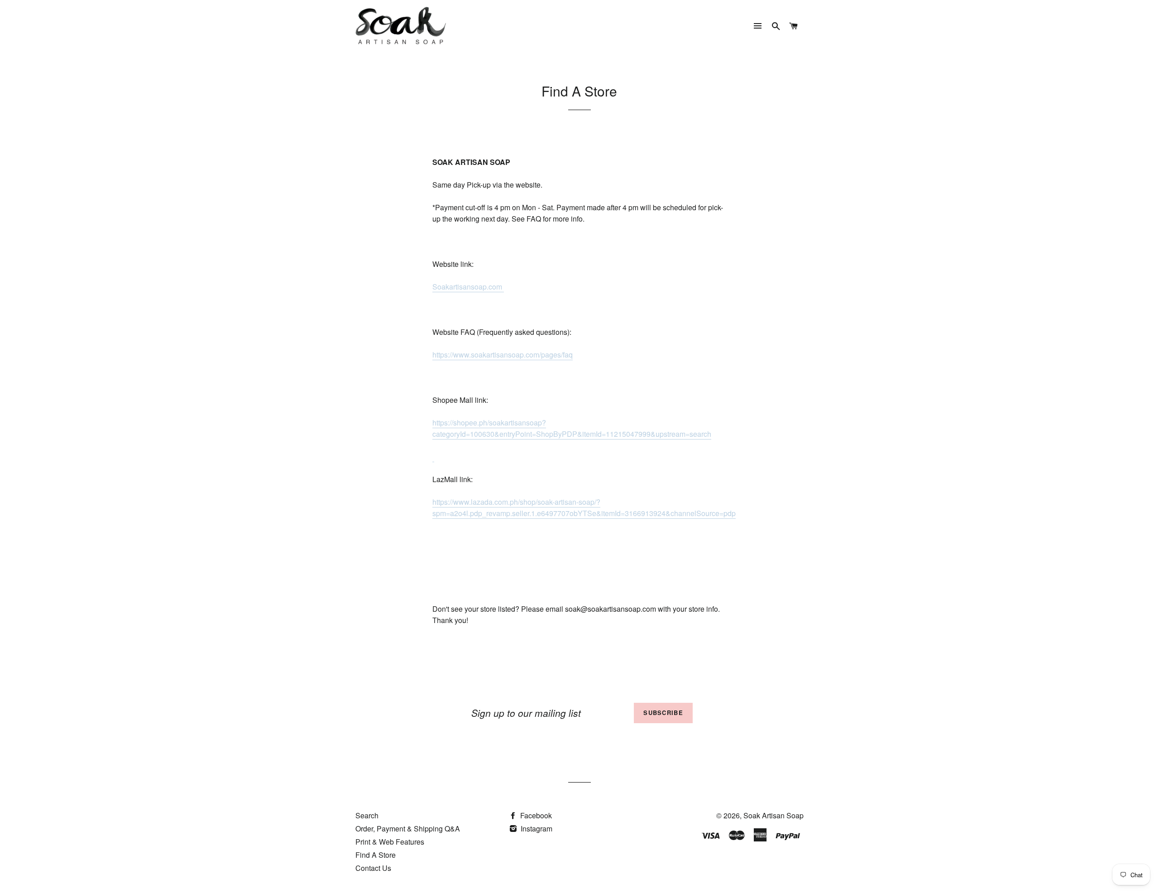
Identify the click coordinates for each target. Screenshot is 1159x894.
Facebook (535, 815)
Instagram (535, 828)
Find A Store (375, 855)
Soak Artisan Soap (773, 815)
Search (366, 815)
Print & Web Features (389, 841)
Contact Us (373, 868)
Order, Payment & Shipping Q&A (407, 828)
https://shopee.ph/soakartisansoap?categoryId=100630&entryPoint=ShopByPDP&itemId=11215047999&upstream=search (571, 428)
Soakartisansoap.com (468, 286)
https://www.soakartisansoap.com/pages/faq (502, 354)
